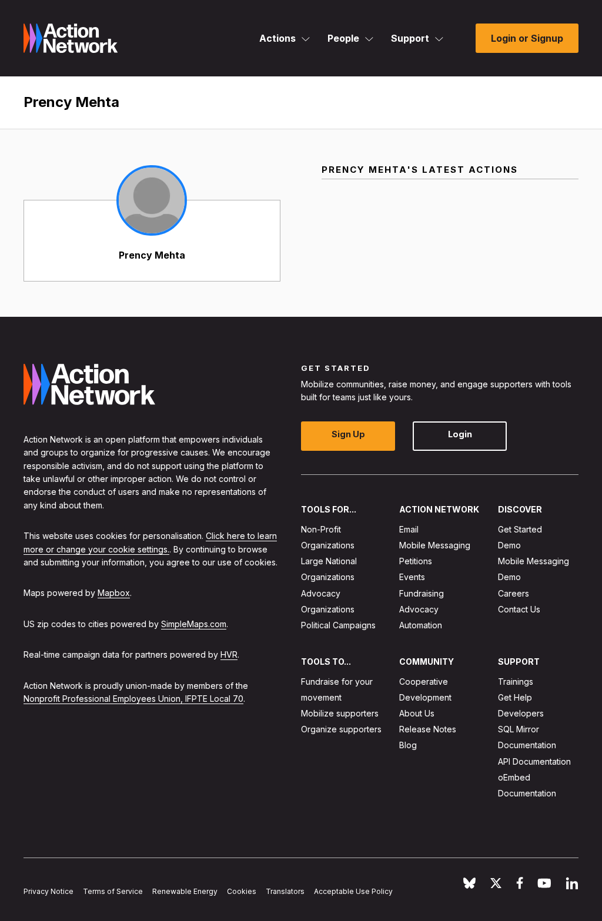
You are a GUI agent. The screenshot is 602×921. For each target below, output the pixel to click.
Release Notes (427, 729)
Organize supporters (341, 729)
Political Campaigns (338, 625)
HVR (229, 654)
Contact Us (519, 609)
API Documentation (534, 761)
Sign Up (348, 434)
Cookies (241, 891)
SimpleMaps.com (193, 624)
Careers (513, 593)
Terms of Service (113, 891)
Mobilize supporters (340, 713)
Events (412, 577)
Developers (521, 713)
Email (409, 529)
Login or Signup (527, 38)
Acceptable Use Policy (353, 891)
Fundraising (421, 593)
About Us (416, 713)
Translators (285, 891)
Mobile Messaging (434, 545)
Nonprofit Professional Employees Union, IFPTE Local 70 (133, 699)
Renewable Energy (185, 891)
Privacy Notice (48, 891)
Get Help (515, 697)
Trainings (515, 681)
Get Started (520, 529)
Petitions (415, 561)
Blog (408, 745)
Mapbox (114, 593)
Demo (509, 545)
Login (460, 434)
